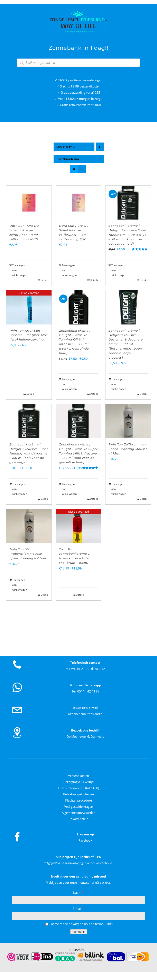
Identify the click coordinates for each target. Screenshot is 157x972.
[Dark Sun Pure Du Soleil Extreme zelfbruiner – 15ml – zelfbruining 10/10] (29, 203)
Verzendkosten (78, 776)
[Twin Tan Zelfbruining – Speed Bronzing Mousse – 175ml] (128, 421)
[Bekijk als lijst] (82, 169)
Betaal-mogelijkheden (78, 794)
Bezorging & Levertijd (78, 782)
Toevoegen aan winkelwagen (19, 270)
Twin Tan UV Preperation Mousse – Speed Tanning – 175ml (27, 554)
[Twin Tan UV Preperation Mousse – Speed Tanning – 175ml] (29, 526)
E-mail (78, 908)
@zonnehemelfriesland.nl (85, 714)
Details (44, 280)
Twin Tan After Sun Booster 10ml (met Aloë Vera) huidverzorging (28, 335)
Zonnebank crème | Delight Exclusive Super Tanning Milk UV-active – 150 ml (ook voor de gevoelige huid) (28, 453)
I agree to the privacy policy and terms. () (80, 924)
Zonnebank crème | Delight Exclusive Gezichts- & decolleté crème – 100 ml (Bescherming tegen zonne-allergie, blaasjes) (126, 344)
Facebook (85, 840)
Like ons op (85, 834)
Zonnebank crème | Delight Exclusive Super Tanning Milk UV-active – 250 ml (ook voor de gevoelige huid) (78, 453)
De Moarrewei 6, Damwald (85, 736)
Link (109, 924)
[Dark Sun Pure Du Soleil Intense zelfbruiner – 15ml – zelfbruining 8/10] (78, 203)
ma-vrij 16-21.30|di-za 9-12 (85, 669)
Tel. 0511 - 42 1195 (85, 691)
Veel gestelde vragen (78, 806)
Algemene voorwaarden (78, 813)
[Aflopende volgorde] (100, 147)
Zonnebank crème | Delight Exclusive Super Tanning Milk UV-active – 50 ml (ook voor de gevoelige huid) (128, 234)
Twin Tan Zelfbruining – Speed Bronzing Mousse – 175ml (128, 449)
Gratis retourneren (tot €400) (78, 788)
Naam (78, 892)
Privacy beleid (78, 819)
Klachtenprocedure (78, 800)
